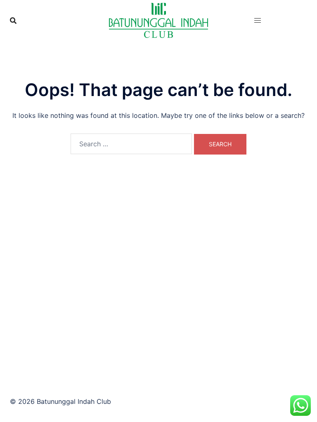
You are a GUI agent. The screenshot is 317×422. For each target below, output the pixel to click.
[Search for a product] (13, 20)
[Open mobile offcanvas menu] (257, 20)
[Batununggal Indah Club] (158, 20)
